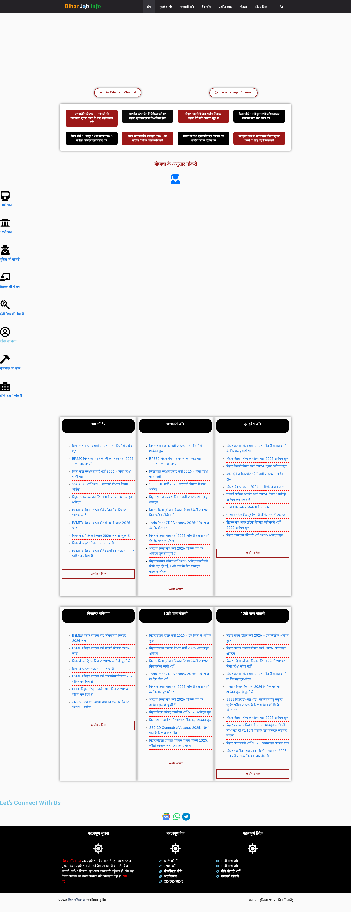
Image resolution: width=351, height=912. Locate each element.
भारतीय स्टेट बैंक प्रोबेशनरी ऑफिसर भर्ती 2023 (255, 515)
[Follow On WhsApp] (177, 818)
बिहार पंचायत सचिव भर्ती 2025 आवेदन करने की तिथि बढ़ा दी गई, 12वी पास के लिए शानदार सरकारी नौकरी (178, 566)
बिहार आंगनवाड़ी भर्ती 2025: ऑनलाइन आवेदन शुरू (180, 720)
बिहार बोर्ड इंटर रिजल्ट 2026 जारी (93, 543)
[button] (281, 6)
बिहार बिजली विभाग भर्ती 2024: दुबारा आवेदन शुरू (256, 466)
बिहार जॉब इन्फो (71, 861)
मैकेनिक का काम (10, 368)
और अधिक (261, 6)
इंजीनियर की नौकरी (12, 314)
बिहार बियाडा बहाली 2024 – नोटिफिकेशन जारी (255, 487)
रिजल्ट (243, 6)
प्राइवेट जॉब (165, 6)
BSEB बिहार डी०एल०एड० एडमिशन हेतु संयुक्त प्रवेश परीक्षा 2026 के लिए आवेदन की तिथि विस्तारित (254, 704)
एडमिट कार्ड (225, 6)
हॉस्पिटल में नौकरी (11, 396)
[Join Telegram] (186, 818)
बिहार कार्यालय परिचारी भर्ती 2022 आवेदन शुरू (254, 535)
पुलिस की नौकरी (10, 259)
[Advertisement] (122, 45)
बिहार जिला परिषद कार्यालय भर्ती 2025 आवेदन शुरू (257, 459)
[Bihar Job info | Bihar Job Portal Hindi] (83, 6)
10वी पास (6, 205)
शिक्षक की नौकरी (10, 287)
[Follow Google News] (166, 818)
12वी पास (6, 232)
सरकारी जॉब (187, 6)
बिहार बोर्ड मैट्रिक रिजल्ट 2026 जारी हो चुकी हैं (101, 535)
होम (149, 6)
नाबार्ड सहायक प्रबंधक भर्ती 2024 (247, 507)
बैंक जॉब (206, 6)
